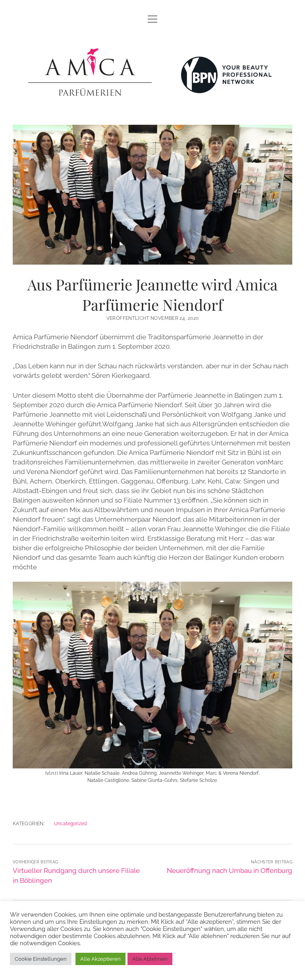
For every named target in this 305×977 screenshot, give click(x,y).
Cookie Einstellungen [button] (41, 959)
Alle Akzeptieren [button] (100, 959)
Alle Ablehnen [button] (150, 959)
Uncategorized (70, 823)
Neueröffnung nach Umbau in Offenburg (229, 870)
